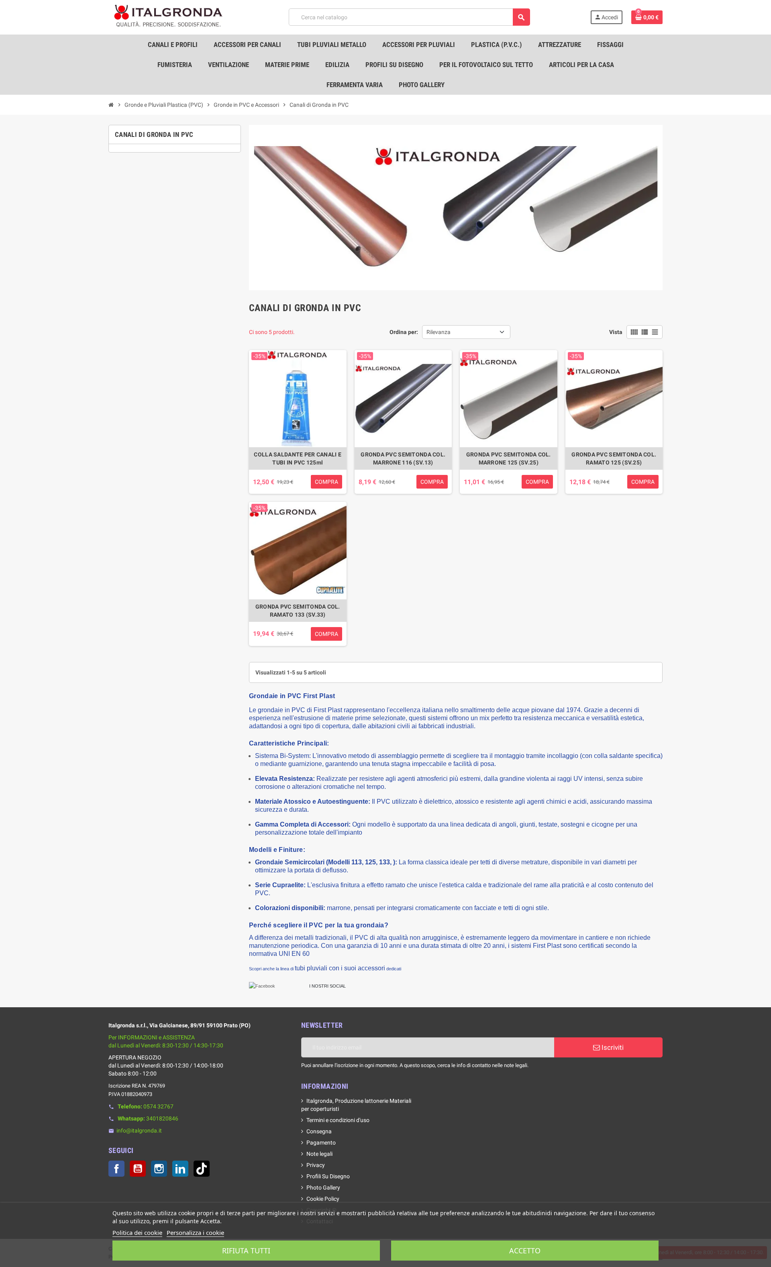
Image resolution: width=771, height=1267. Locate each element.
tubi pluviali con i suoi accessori (340, 968)
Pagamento (321, 1142)
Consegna (319, 1131)
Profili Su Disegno (328, 1176)
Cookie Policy (322, 1199)
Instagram (159, 1169)
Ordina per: (404, 332)
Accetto (525, 1250)
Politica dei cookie (137, 1232)
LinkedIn (180, 1169)
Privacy (315, 1165)
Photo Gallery (323, 1187)
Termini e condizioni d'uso (337, 1120)
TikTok (202, 1169)
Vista (615, 332)
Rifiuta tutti (246, 1250)
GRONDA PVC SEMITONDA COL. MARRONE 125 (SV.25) (508, 458)
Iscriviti (612, 1047)
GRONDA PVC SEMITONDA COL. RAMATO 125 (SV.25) (613, 458)
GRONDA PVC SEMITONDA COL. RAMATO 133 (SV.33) (297, 610)
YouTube (138, 1169)
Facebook (116, 1169)
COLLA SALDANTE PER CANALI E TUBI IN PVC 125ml (297, 458)
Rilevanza (438, 332)
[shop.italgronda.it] (168, 17)
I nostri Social (327, 986)
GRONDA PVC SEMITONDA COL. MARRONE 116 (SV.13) (403, 458)
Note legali (319, 1154)
